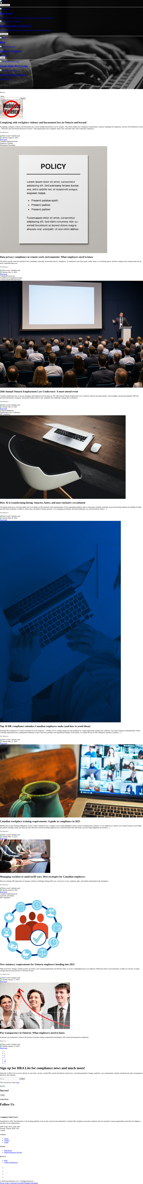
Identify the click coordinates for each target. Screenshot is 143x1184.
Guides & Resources (11, 1162)
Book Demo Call (5, 79)
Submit (22, 1079)
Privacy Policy (5, 1183)
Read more (3, 139)
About (2, 55)
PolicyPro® (8, 1150)
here (17, 1082)
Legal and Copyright (17, 1183)
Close (2, 1095)
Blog (5, 1160)
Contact (6, 55)
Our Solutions (5, 5)
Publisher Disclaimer (31, 1183)
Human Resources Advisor (13, 1152)
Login (2, 57)
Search (23, 98)
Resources (4, 34)
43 (5, 1061)
